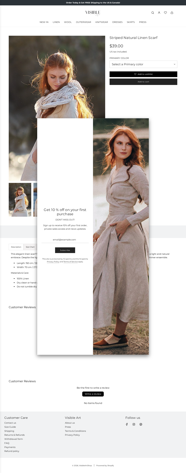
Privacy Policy (53, 262)
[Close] (143, 123)
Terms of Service (71, 262)
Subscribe (65, 250)
